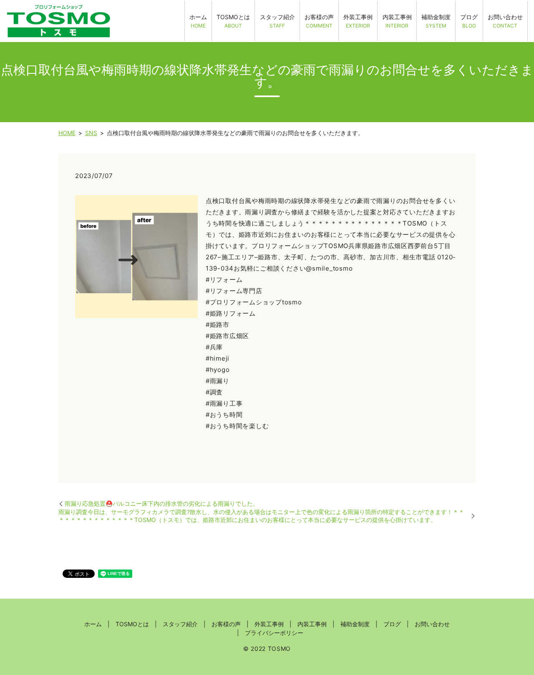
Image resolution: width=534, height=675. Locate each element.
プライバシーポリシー (274, 632)
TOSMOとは (233, 21)
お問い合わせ (505, 21)
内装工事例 (397, 21)
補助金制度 (436, 21)
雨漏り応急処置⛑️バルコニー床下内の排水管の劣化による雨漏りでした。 (162, 503)
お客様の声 (319, 21)
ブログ (469, 21)
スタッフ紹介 (277, 21)
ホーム (198, 21)
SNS (91, 132)
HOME (67, 132)
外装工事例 (358, 21)
